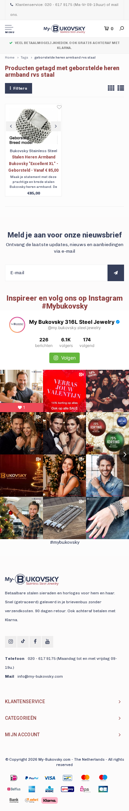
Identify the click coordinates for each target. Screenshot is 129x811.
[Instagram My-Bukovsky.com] (11, 642)
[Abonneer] (116, 273)
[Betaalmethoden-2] (50, 778)
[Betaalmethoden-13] (32, 800)
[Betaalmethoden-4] (85, 778)
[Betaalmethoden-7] (32, 789)
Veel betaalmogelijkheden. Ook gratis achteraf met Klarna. (67, 45)
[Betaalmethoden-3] (67, 778)
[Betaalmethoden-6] (14, 789)
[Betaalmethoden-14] (50, 800)
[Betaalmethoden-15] (32, 778)
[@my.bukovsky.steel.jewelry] (17, 324)
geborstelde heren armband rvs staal (65, 58)
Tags (24, 58)
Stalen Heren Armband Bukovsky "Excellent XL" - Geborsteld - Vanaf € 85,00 (33, 164)
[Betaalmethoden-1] (14, 778)
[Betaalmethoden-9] (67, 789)
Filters (20, 88)
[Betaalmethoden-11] (103, 789)
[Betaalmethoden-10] (85, 789)
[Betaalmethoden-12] (14, 800)
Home (10, 58)
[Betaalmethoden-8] (50, 789)
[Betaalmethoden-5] (103, 778)
